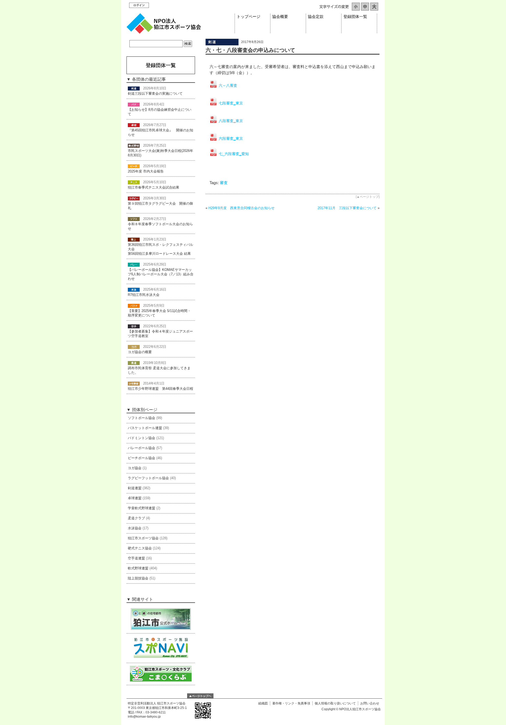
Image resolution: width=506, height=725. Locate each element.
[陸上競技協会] (134, 239)
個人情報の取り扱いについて (335, 703)
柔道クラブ (136, 518)
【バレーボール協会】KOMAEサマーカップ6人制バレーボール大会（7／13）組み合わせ (160, 274)
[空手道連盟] (134, 326)
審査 (224, 183)
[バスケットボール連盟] (134, 306)
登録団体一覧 (355, 17)
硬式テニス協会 (140, 548)
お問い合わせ (369, 703)
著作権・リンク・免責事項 (291, 703)
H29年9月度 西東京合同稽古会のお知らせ (241, 208)
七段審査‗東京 (231, 103)
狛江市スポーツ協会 (143, 538)
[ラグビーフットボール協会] (134, 198)
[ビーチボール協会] (134, 166)
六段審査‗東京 (231, 138)
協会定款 (316, 17)
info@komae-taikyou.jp (144, 716)
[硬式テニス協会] (134, 182)
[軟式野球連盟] (134, 145)
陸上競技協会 (138, 578)
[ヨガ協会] (134, 347)
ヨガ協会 (135, 468)
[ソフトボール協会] (134, 219)
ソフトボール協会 (141, 418)
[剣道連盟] (222, 44)
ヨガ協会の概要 (140, 352)
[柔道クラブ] (134, 363)
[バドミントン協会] (134, 104)
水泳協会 (135, 528)
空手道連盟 (136, 558)
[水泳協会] (134, 289)
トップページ (248, 17)
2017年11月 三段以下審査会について (347, 208)
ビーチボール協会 (141, 458)
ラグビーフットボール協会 (148, 478)
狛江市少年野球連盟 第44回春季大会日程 (160, 389)
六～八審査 (228, 85)
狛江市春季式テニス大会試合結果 (153, 187)
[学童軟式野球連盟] (134, 383)
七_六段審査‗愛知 (234, 154)
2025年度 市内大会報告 (146, 171)
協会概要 (280, 17)
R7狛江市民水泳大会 (143, 295)
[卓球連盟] (134, 125)
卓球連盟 (135, 498)
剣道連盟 (135, 488)
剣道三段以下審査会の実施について (155, 93)
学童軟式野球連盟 (141, 508)
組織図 (263, 703)
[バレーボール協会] (134, 264)
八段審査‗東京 (231, 121)
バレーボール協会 (141, 448)
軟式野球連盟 (138, 568)
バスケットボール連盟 (145, 428)
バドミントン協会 (141, 438)
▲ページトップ (368, 197)
